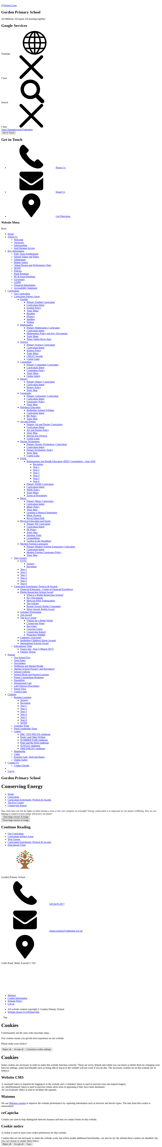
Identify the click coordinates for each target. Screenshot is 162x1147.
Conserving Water (36, 623)
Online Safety (33, 376)
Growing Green (34, 629)
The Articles (33, 603)
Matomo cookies (17, 1103)
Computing (25, 362)
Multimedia (19, 751)
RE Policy (32, 416)
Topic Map (32, 390)
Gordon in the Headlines (39, 541)
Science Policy (34, 350)
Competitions (33, 538)
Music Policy (33, 507)
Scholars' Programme (30, 612)
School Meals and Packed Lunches (31, 674)
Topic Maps (32, 310)
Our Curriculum (22, 293)
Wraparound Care (23, 683)
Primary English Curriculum (41, 302)
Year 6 (36, 481)
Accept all (18, 1049)
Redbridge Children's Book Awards (38, 640)
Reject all (7, 1049)
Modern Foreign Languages (34, 543)
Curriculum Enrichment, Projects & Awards (35, 586)
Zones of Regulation (37, 495)
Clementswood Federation (17, 129)
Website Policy (15, 1001)
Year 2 (36, 470)
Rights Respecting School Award (36, 592)
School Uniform (22, 671)
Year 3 (36, 472)
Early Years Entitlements (26, 254)
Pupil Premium (21, 273)
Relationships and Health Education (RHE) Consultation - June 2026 (61, 461)
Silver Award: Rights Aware (41, 609)
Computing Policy (36, 370)
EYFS (23, 561)
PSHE (23, 458)
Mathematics (26, 325)
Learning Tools (21, 725)
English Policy (34, 308)
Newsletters (20, 663)
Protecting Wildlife (36, 634)
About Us (12, 236)
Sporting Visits (34, 535)
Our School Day (22, 657)
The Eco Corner (28, 617)
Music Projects (34, 515)
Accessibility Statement (25, 288)
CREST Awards (35, 356)
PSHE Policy (33, 489)
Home (11, 234)
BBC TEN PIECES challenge (35, 734)
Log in (11, 771)
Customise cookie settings (39, 1049)
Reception (38, 464)
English (24, 299)
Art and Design (28, 421)
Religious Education (30, 407)
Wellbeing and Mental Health (28, 666)
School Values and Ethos (26, 256)
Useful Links (33, 359)
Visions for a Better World (40, 620)
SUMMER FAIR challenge (34, 740)
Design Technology (30, 441)
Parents (11, 654)
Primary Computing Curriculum (42, 364)
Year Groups (20, 558)
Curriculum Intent (35, 305)
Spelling (31, 319)
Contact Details (21, 765)
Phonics (30, 316)
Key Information (16, 251)
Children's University (30, 637)
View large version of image (15, 817)
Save (29, 1144)
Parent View (20, 688)
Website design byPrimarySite (23, 1012)
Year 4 (36, 475)
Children (12, 694)
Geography (25, 393)
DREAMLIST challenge (32, 748)
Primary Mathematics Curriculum (43, 327)
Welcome (18, 239)
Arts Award (26, 615)
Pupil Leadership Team (25, 728)
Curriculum (13, 290)
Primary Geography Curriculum (42, 396)
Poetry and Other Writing (32, 737)
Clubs (17, 754)
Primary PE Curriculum (38, 524)
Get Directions (63, 216)
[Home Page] (9, 5)
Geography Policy (36, 401)
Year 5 (36, 478)
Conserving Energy (36, 632)
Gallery (17, 731)
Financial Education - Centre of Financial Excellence (46, 589)
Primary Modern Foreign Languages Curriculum (51, 546)
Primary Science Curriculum (41, 344)
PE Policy (32, 529)
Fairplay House (28, 651)
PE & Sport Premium (24, 276)
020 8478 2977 (57, 904)
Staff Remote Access (24, 248)
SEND (17, 268)
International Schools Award (34, 643)
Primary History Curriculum (41, 381)
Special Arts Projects (37, 435)
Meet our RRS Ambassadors (41, 600)
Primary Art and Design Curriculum (44, 424)
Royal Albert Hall (35, 518)
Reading (31, 313)
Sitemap (12, 995)
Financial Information (24, 285)
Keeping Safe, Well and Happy (29, 757)
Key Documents (35, 597)
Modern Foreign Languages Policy (44, 552)
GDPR (17, 282)
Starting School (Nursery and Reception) (34, 669)
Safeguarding (20, 245)
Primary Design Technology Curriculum (47, 444)
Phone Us (60, 167)
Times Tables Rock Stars (39, 339)
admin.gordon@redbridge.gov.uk (66, 931)
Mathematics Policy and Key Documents (47, 333)
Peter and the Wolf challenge (34, 742)
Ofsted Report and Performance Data (32, 265)
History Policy (34, 387)
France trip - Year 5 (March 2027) (37, 649)
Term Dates (19, 660)
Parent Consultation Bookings (29, 677)
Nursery (31, 563)
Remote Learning (22, 697)
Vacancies (19, 242)
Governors (19, 279)
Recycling (32, 626)
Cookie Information (17, 998)
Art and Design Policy (38, 430)
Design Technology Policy (40, 450)
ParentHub (19, 680)
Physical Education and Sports (35, 521)
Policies (18, 271)
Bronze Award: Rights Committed (44, 606)
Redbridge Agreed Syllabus (40, 410)
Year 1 (36, 467)
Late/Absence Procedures (26, 686)
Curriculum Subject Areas (27, 296)
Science (24, 342)
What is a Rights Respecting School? (45, 595)
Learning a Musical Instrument (42, 512)
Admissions (20, 259)
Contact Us (13, 762)
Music (23, 498)
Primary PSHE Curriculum (40, 484)
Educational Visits (23, 646)
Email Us (60, 192)
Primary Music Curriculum (40, 501)
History (24, 379)
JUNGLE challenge (30, 745)
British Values (21, 262)
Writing (30, 322)
